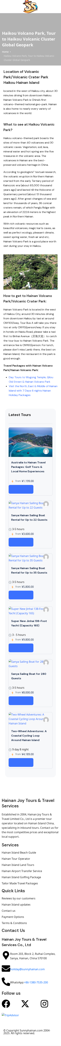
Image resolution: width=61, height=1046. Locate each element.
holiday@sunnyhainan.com (27, 969)
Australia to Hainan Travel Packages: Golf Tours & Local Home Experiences (28, 467)
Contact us (8, 911)
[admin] (46, 451)
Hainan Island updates (16, 904)
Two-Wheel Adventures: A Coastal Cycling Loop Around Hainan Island (29, 735)
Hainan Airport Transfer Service (22, 871)
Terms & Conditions (14, 923)
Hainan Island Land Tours (18, 865)
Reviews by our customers (18, 898)
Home (5, 51)
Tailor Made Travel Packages (20, 883)
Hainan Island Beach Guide (19, 852)
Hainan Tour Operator (16, 859)
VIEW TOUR (21, 489)
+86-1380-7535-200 (36, 982)
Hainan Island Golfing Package (21, 877)
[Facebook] (6, 1003)
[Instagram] (44, 1003)
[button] (52, 7)
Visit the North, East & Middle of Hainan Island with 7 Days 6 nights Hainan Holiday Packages (33, 390)
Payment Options (13, 917)
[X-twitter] (25, 1003)
